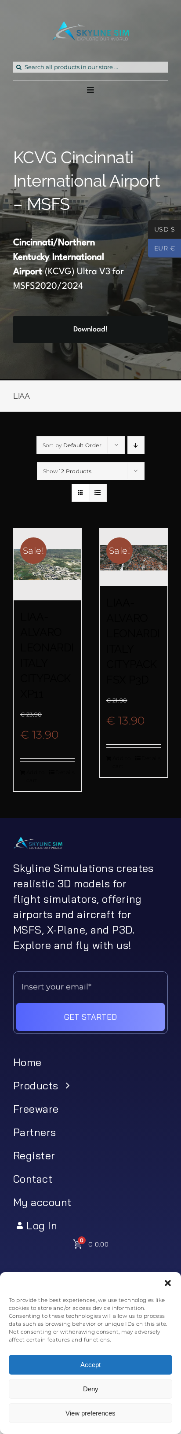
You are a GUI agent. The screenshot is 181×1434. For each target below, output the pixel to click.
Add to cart (35, 776)
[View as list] (97, 492)
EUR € (161, 249)
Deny (90, 1389)
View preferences (90, 1413)
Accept (90, 1364)
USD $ (161, 230)
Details (65, 772)
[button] (167, 1283)
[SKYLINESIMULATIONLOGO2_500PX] (90, 26)
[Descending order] (136, 445)
